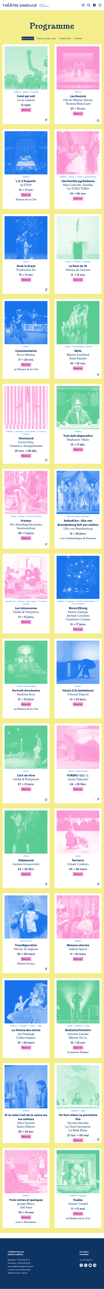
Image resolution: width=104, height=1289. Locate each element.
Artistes (78, 38)
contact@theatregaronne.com (20, 1266)
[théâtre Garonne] (29, 5)
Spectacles (28, 38)
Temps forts (65, 38)
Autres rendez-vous (46, 38)
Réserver (26, 110)
